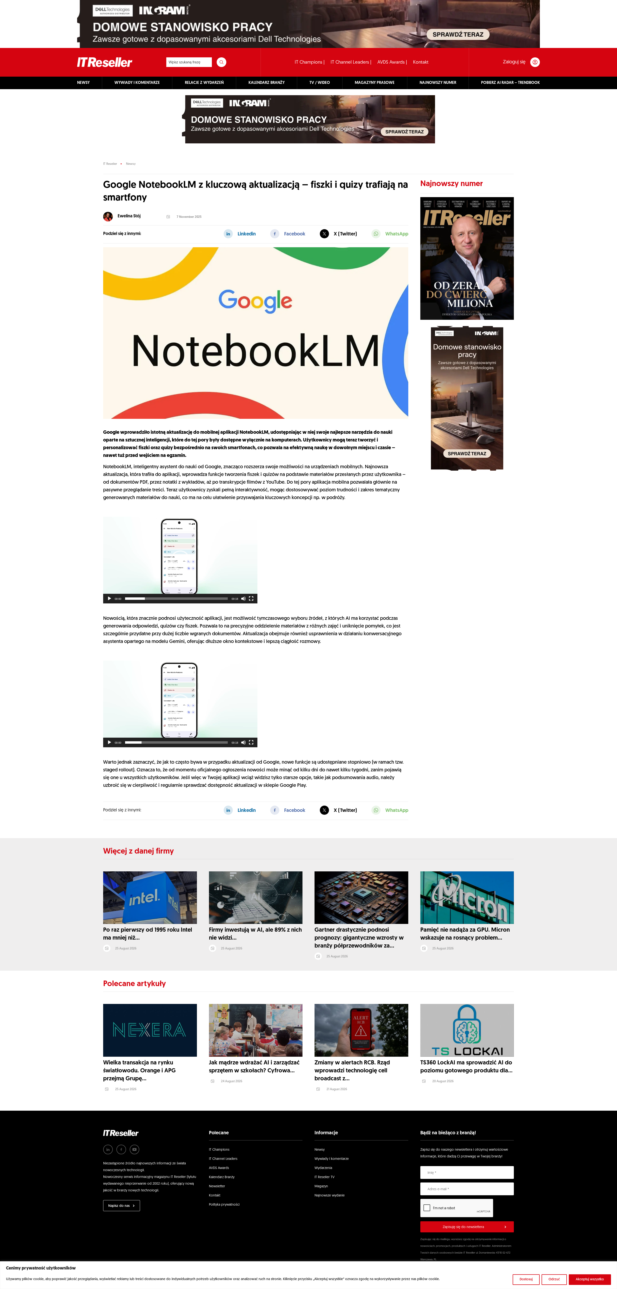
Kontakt (421, 62)
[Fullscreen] (251, 598)
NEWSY (83, 83)
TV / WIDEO (319, 83)
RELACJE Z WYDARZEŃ (204, 83)
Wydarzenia (323, 1168)
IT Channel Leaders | (351, 62)
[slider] (176, 598)
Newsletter (217, 1186)
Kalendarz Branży (222, 1177)
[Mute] (243, 598)
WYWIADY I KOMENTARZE (137, 83)
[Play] (109, 598)
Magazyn (321, 1186)
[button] (180, 560)
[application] (180, 560)
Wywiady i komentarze (332, 1159)
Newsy (131, 164)
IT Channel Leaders (223, 1159)
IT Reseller (110, 164)
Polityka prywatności (224, 1205)
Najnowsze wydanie (330, 1195)
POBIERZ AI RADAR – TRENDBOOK (510, 83)
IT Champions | (310, 62)
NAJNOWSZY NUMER (438, 83)
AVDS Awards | (392, 62)
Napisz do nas (119, 1206)
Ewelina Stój (129, 216)
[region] (308, 1275)
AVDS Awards (219, 1168)
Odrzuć (554, 1279)
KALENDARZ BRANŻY (266, 83)
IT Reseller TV (325, 1177)
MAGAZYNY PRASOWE (375, 83)
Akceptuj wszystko (590, 1279)
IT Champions (219, 1150)
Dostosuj (526, 1279)
